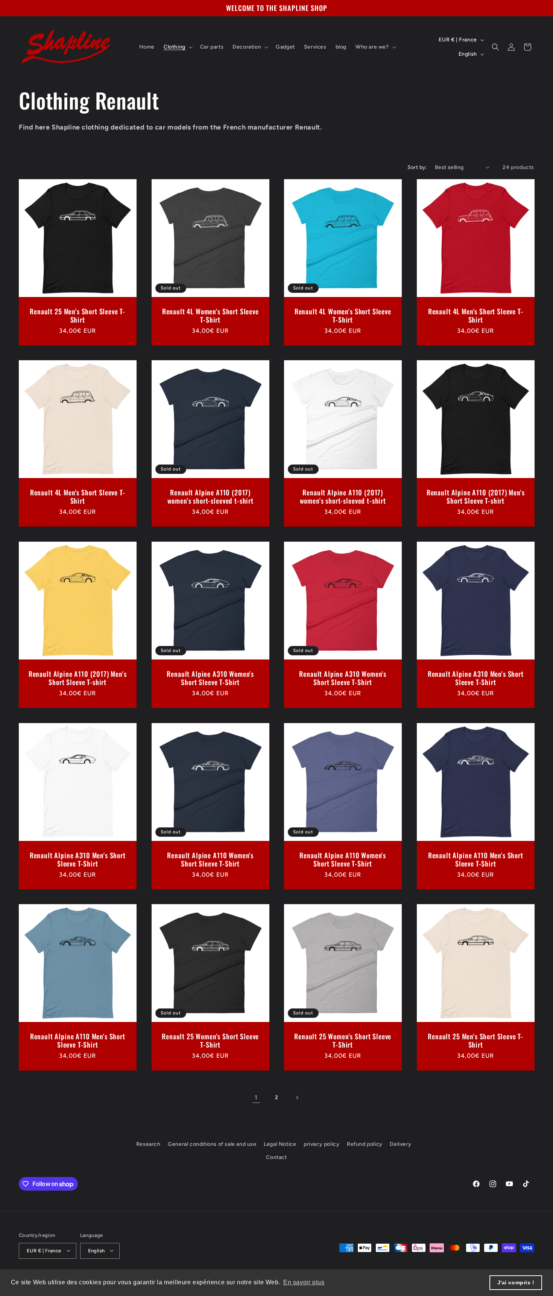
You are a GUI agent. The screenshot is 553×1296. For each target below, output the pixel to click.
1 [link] (256, 1097)
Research (148, 1144)
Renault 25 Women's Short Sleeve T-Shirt (210, 1040)
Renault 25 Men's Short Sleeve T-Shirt (77, 315)
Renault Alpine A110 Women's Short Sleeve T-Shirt (210, 859)
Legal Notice (280, 1144)
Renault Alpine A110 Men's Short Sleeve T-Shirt (475, 859)
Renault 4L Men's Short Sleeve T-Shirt (475, 315)
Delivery (400, 1144)
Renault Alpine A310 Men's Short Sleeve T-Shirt (475, 677)
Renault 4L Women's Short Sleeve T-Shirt (210, 315)
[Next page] (297, 1097)
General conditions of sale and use (212, 1144)
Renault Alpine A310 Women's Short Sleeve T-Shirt (210, 677)
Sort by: (417, 167)
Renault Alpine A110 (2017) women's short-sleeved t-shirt (210, 496)
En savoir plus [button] (303, 1282)
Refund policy (365, 1144)
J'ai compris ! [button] (516, 1282)
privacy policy (321, 1144)
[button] (177, 47)
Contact (276, 1157)
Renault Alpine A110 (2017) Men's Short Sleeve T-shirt (475, 496)
